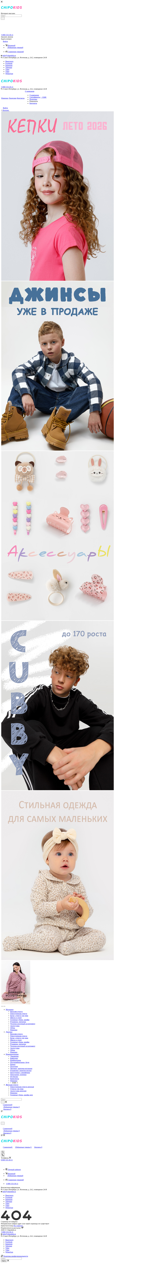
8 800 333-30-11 (7, 35)
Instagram (8, 65)
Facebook (8, 63)
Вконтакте (9, 61)
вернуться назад (7, 1226)
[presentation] (2, 1006)
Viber (7, 69)
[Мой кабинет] (2, 1126)
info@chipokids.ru (9, 55)
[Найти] (3, 18)
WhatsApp (9, 74)
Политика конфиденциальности (15, 1256)
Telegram (8, 67)
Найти (4, 1261)
